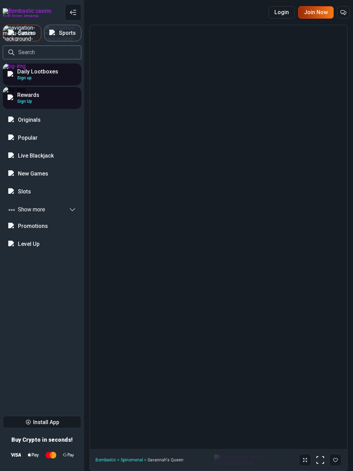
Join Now (316, 12)
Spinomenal (132, 460)
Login (281, 12)
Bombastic (105, 460)
